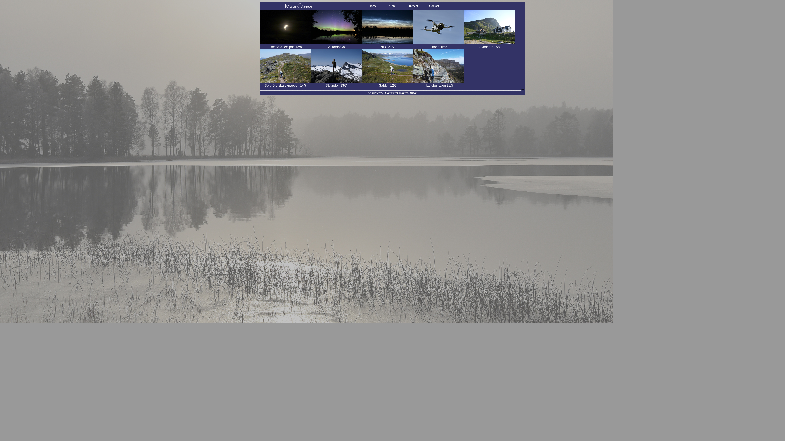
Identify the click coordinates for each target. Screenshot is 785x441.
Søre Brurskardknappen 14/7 (285, 85)
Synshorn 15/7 (489, 47)
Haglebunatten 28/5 (438, 85)
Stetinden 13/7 (337, 85)
